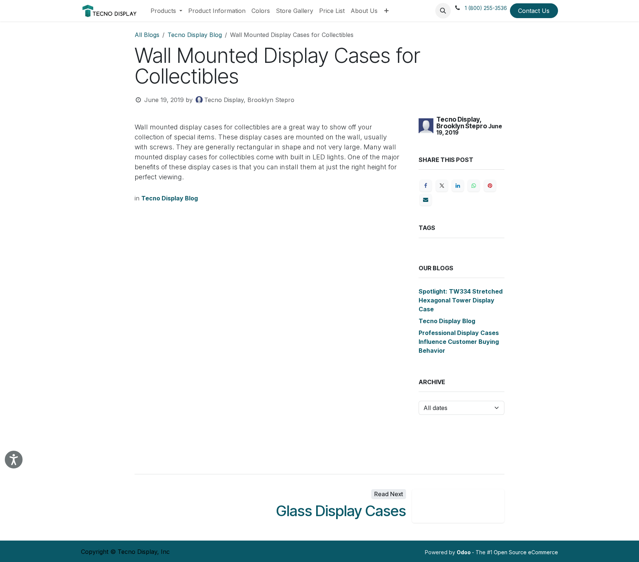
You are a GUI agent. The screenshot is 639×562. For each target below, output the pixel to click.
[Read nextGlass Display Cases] (458, 506)
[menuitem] (166, 10)
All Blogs (147, 34)
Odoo (464, 552)
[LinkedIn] (458, 186)
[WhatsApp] (474, 186)
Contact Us (534, 10)
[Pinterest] (490, 186)
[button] (443, 10)
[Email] (426, 200)
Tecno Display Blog (195, 34)
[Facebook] (426, 186)
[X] (442, 186)
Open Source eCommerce (526, 552)
